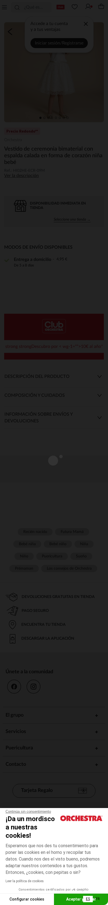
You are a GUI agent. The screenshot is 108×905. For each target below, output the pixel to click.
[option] (97, 899)
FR (98, 899)
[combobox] (88, 899)
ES (88, 899)
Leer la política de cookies (25, 881)
